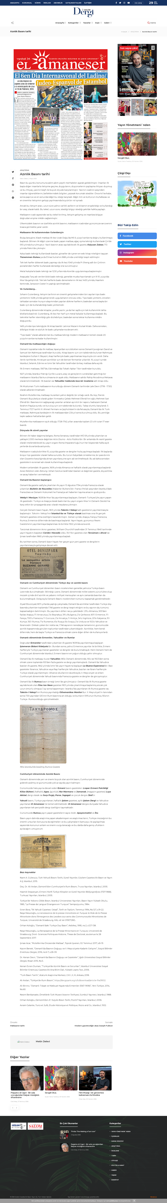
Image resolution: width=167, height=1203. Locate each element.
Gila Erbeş (74, 1150)
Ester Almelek (83, 1099)
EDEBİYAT (115, 1180)
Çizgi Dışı (124, 173)
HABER (114, 1170)
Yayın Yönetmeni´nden (134, 125)
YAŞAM (113, 1175)
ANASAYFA (14, 3)
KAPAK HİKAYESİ (117, 1141)
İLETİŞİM (87, 3)
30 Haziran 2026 (30, 1097)
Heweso (153, 1197)
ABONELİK (58, 3)
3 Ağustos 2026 (76, 1135)
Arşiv (97, 23)
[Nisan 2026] (150, 107)
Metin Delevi (24, 178)
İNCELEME (115, 1151)
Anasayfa (59, 23)
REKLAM (47, 3)
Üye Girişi (138, 3)
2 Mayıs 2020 (33, 178)
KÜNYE (38, 3)
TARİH (113, 1156)
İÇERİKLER (115, 1136)
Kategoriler (73, 23)
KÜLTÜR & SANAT (117, 1165)
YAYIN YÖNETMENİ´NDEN (120, 1131)
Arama (153, 23)
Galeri (107, 23)
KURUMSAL (27, 3)
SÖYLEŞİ (114, 1160)
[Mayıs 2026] (137, 107)
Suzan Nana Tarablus (18, 1097)
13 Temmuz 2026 (83, 1150)
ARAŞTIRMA (135, 32)
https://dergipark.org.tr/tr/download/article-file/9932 (80, 980)
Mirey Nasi (48, 1099)
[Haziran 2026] (124, 107)
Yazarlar (87, 23)
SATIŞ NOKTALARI (73, 3)
